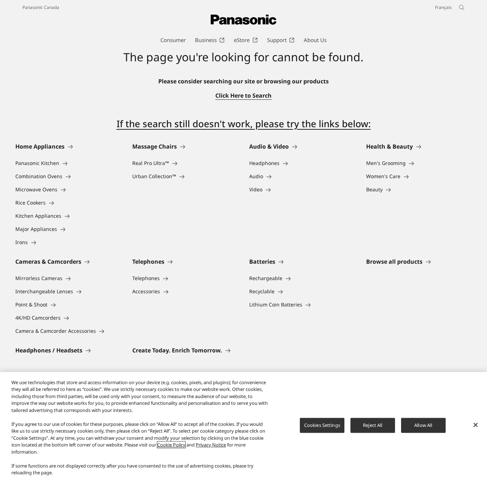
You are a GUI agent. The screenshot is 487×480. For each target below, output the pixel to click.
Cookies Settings (322, 425)
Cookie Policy (171, 445)
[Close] (475, 425)
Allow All (423, 425)
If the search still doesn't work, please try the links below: (244, 123)
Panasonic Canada (40, 7)
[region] (243, 426)
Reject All (372, 425)
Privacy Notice (211, 445)
